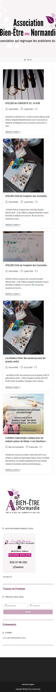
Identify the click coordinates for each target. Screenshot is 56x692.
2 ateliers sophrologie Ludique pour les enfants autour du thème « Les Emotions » (25, 439)
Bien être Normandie (16, 447)
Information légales (28, 684)
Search (30, 611)
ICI (11, 577)
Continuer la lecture (12, 132)
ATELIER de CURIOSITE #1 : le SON (22, 103)
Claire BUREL (13, 109)
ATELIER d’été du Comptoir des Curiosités (26, 196)
